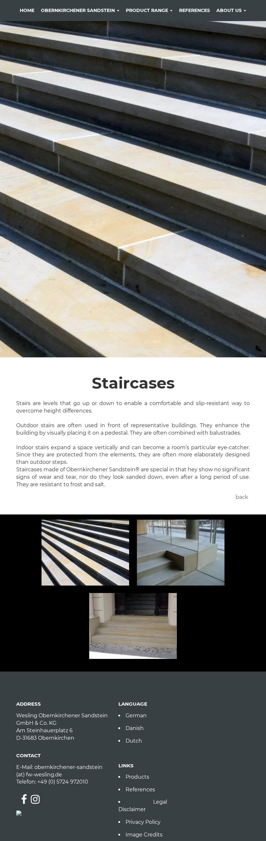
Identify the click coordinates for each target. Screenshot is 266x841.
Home (27, 10)
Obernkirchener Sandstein (78, 10)
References (140, 789)
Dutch (134, 741)
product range (147, 10)
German (136, 715)
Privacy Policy (143, 822)
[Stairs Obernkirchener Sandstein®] (133, 626)
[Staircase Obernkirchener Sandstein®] (85, 553)
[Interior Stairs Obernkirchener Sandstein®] (180, 553)
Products (137, 777)
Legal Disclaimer (142, 805)
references (194, 10)
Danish (135, 728)
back (242, 497)
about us (229, 10)
